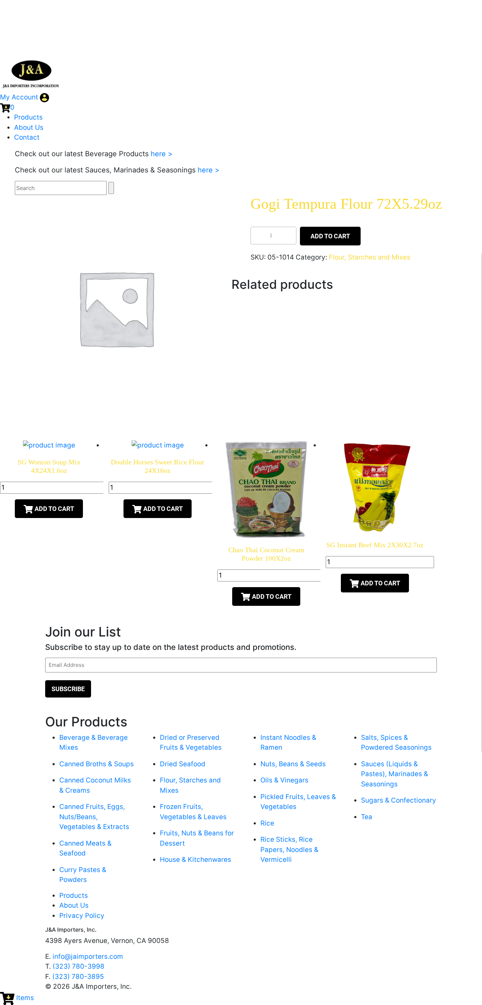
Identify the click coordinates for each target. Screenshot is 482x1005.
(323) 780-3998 (78, 966)
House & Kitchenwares (195, 859)
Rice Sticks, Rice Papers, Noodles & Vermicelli (289, 849)
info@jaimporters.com (88, 956)
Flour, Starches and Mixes (369, 257)
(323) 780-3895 (78, 977)
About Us (28, 127)
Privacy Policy (81, 916)
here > (162, 154)
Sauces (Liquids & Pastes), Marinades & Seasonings (394, 774)
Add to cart (330, 236)
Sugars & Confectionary (398, 800)
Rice (267, 823)
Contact (27, 137)
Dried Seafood (182, 764)
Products (28, 117)
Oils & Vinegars (284, 780)
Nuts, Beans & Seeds (293, 764)
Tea (366, 817)
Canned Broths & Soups (96, 764)
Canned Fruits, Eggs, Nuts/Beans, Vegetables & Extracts (94, 817)
